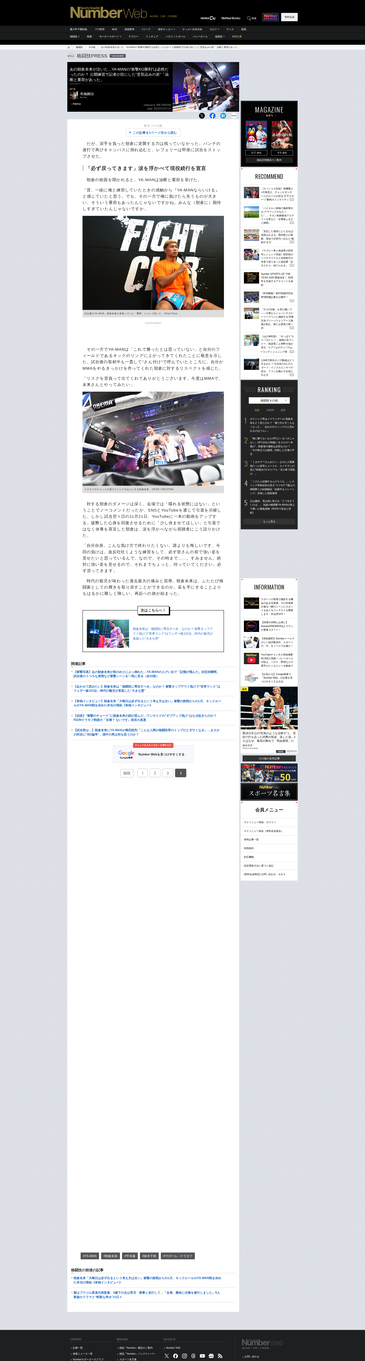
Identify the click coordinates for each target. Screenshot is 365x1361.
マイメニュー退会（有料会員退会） (263, 831)
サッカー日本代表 (192, 29)
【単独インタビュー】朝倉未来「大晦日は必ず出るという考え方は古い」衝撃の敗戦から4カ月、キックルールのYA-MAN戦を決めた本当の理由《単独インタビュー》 (147, 703)
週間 (283, 410)
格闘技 (73, 36)
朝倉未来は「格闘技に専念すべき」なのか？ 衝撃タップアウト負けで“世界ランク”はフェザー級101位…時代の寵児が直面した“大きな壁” (173, 633)
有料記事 (237, 36)
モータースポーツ (109, 36)
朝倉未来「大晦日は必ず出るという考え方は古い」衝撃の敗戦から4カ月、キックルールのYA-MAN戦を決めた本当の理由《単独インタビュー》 (147, 1280)
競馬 (243, 29)
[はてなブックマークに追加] (223, 116)
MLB (114, 29)
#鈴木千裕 (149, 1256)
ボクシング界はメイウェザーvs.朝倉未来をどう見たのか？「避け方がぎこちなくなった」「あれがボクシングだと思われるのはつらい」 (272, 424)
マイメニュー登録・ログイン (260, 822)
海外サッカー (165, 29)
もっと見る (269, 521)
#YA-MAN (90, 1256)
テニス (230, 29)
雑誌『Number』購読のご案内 (136, 1347)
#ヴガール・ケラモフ (177, 1256)
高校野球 (129, 29)
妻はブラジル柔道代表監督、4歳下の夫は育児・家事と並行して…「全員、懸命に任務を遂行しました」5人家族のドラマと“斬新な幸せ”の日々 (147, 1294)
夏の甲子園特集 (78, 29)
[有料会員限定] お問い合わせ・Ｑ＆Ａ (265, 874)
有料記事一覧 (251, 839)
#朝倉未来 (110, 1256)
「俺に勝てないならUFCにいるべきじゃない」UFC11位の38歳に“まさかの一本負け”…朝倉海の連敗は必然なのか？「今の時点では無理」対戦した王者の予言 (272, 446)
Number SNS (173, 1347)
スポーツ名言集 (128, 1359)
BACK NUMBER (118, 55)
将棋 (89, 36)
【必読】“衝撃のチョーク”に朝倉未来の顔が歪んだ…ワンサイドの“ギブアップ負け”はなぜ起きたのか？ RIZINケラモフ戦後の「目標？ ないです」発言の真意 (145, 717)
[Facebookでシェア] (212, 116)
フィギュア (152, 36)
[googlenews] (211, 1356)
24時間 (270, 410)
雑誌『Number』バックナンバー (137, 1353)
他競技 (218, 36)
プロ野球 (100, 29)
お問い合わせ (251, 1356)
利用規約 (249, 848)
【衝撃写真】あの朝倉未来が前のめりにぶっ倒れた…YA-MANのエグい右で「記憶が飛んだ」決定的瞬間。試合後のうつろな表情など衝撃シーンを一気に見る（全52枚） (147, 674)
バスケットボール (175, 36)
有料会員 (289, 17)
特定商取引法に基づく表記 (259, 865)
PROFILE (77, 103)
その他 (91, 47)
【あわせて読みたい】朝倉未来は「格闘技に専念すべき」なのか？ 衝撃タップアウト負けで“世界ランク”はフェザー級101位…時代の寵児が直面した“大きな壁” (147, 688)
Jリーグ (146, 29)
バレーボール (200, 36)
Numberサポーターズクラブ (88, 1359)
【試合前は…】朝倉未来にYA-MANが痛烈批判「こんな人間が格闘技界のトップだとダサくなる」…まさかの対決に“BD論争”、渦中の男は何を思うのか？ (147, 732)
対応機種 (249, 857)
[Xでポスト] (202, 116)
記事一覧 (78, 1347)
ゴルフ (213, 29)
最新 (257, 410)
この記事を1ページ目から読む (155, 132)
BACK (126, 773)
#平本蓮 (130, 1256)
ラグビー (133, 36)
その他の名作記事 (269, 758)
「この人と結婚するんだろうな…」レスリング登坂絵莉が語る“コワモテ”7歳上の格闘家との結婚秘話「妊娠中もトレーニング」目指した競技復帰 (272, 487)
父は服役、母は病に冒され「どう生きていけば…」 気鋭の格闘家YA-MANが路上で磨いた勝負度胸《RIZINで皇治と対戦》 (272, 507)
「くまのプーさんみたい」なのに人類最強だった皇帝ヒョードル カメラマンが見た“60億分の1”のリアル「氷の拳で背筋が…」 (272, 467)
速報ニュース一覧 (83, 1353)
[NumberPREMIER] (270, 17)
